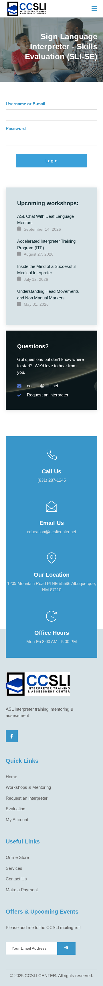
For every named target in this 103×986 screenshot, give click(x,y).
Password (16, 128)
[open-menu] (94, 8)
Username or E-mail (25, 103)
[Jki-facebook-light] (12, 736)
